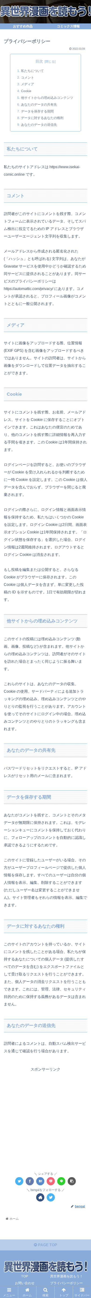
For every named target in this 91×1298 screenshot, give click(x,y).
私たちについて (32, 71)
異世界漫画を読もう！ (66, 1276)
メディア (27, 84)
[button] (82, 737)
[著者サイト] (40, 1197)
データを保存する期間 (37, 111)
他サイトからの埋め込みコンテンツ (47, 98)
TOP (24, 1276)
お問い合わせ (25, 1283)
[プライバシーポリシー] (40, 1181)
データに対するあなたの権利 (42, 118)
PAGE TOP (47, 1245)
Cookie (26, 91)
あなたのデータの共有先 (39, 104)
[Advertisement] (45, 1118)
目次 (39, 61)
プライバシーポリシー (66, 1283)
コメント (27, 77)
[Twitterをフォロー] (51, 1197)
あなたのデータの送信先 (39, 124)
